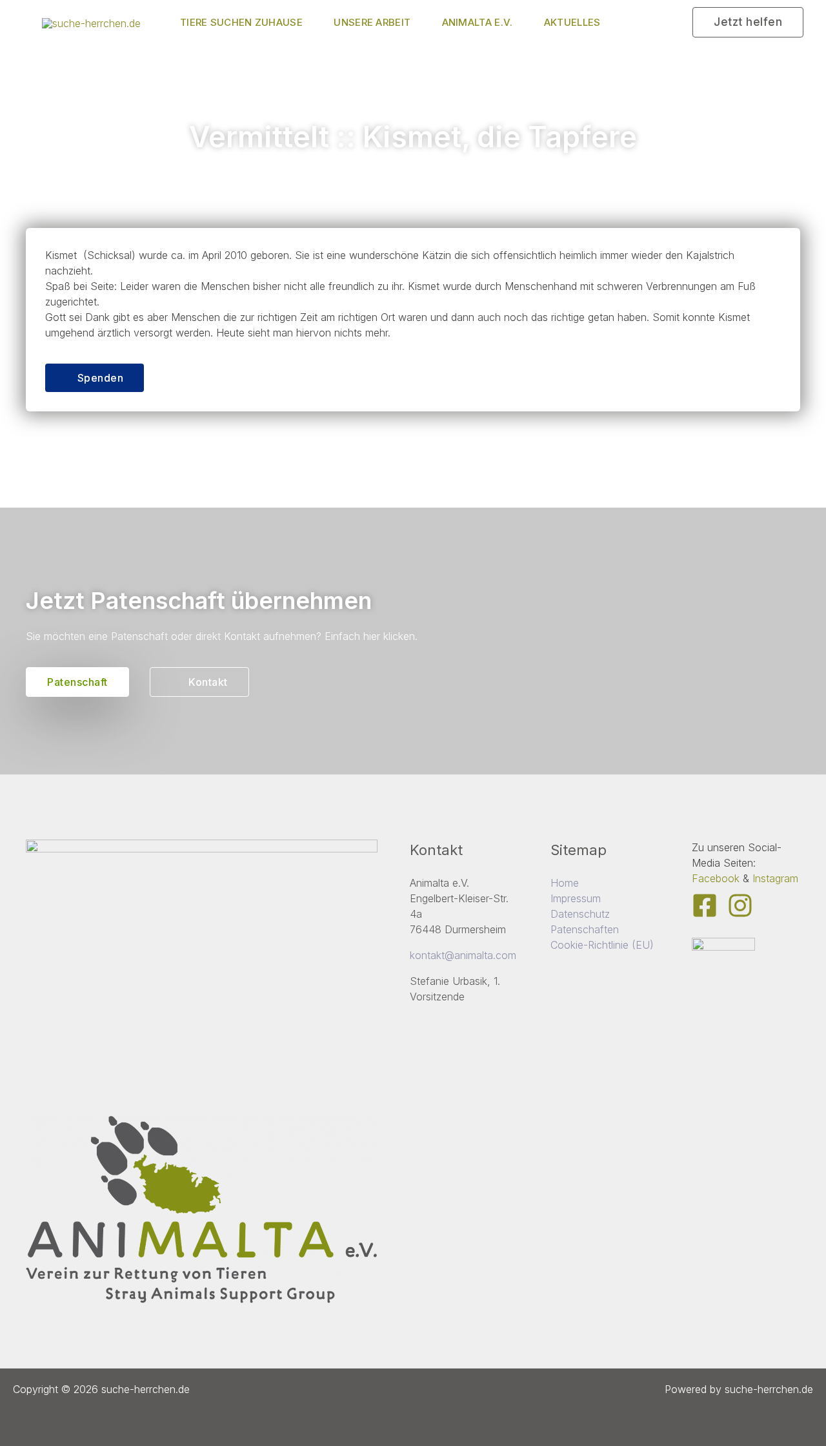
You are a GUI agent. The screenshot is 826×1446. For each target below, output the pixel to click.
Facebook (716, 878)
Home (564, 882)
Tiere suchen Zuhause (241, 22)
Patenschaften (584, 929)
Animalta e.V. (477, 22)
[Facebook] (705, 905)
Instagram (775, 878)
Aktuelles (572, 22)
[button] (747, 22)
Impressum (575, 898)
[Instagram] (740, 905)
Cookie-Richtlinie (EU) (602, 944)
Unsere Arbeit (372, 22)
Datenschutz (580, 913)
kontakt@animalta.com (463, 955)
